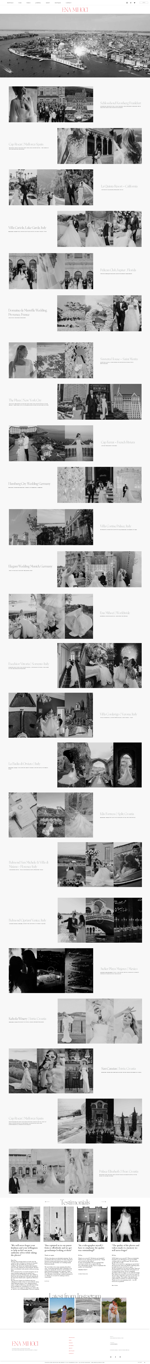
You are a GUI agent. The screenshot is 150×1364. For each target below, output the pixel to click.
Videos (28, 3)
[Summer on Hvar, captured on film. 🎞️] (62, 1310)
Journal (38, 3)
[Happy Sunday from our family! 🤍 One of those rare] (114, 1310)
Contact (68, 3)
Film (20, 3)
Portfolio (10, 3)
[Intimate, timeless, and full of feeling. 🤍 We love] (88, 1310)
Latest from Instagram (75, 1295)
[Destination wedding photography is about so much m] (36, 1310)
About (48, 3)
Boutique (58, 3)
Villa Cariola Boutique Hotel (26, 231)
